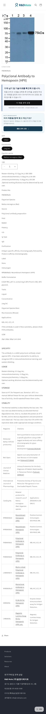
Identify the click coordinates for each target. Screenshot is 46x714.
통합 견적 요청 (23, 128)
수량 (3, 162)
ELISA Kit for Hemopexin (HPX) (20, 603)
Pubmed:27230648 (27, 460)
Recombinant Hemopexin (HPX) (20, 518)
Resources (8, 661)
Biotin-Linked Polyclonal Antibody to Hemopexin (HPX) (20, 572)
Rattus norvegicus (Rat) (13, 157)
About (6, 666)
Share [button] (6, 635)
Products (7, 651)
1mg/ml (7, 149)
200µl (6, 140)
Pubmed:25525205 (34, 449)
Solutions (7, 656)
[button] (4, 5)
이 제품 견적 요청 (23, 103)
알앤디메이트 (25, 712)
